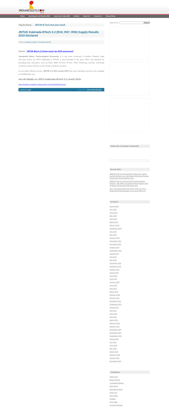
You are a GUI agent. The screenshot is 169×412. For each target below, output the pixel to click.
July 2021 (113, 311)
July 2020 (113, 342)
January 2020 (114, 358)
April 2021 (113, 317)
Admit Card (114, 377)
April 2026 (113, 219)
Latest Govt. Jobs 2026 (62, 16)
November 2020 (115, 333)
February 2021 (115, 323)
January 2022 (114, 298)
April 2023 (113, 279)
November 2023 (115, 266)
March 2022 (114, 292)
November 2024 (115, 244)
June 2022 (113, 285)
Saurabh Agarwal (45, 42)
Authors (76, 16)
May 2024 (113, 260)
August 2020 (114, 339)
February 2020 (115, 355)
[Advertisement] (129, 43)
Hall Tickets (114, 396)
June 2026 (113, 213)
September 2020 (116, 336)
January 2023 (114, 282)
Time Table (114, 402)
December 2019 (115, 361)
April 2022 (113, 289)
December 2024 (115, 241)
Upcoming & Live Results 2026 (39, 16)
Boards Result (115, 380)
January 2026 (114, 225)
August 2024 (114, 254)
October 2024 (114, 247)
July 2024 (113, 257)
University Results (94, 90)
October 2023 (114, 270)
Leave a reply (25, 90)
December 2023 (115, 263)
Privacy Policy (110, 16)
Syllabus (113, 399)
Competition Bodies (117, 383)
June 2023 (113, 276)
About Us (86, 16)
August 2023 (114, 273)
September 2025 (116, 229)
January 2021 (114, 326)
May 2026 (113, 216)
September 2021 (116, 304)
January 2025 (114, 238)
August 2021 (114, 308)
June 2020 (113, 345)
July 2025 (113, 232)
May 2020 (113, 349)
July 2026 (113, 210)
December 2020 (115, 330)
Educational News (116, 389)
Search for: (114, 23)
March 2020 (114, 352)
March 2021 (114, 320)
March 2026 (114, 222)
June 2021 (113, 314)
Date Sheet (114, 386)
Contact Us (98, 16)
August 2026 (114, 206)
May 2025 (113, 235)
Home (22, 16)
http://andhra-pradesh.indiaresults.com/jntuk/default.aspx (42, 84)
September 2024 (116, 251)
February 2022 (115, 295)
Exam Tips (113, 393)
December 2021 (115, 301)
